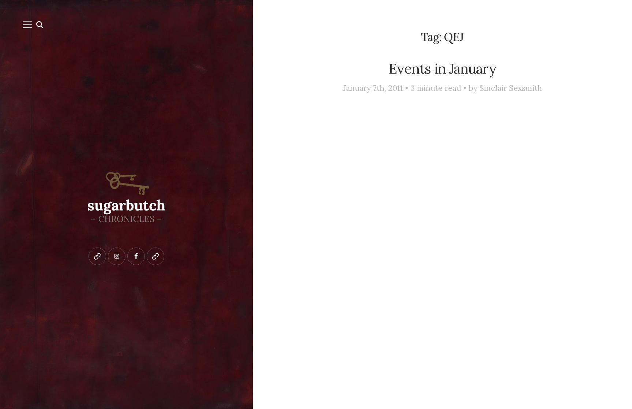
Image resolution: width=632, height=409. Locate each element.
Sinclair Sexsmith (510, 88)
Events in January (442, 68)
